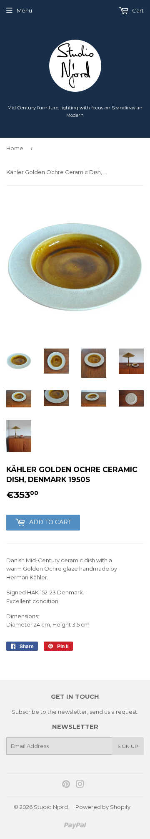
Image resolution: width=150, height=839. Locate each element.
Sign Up (128, 746)
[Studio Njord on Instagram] (80, 785)
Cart (137, 10)
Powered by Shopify (102, 807)
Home (14, 148)
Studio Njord (51, 807)
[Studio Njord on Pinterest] (66, 785)
